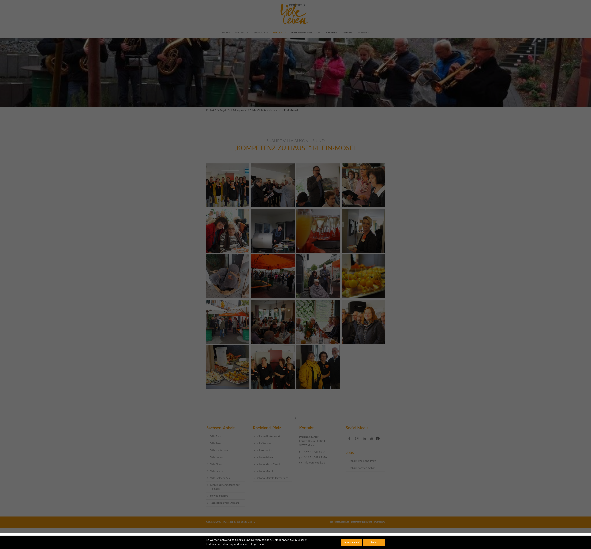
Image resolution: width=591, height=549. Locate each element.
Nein (373, 542)
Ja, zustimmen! (352, 542)
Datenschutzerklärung (219, 544)
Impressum (258, 544)
